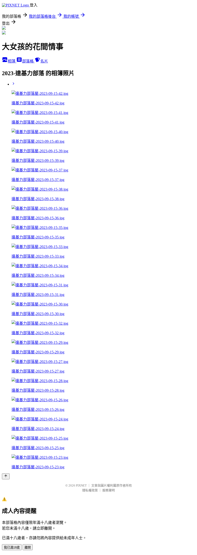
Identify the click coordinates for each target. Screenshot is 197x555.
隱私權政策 (90, 490)
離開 (28, 547)
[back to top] (6, 476)
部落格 (28, 61)
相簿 (12, 61)
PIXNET (81, 485)
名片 (44, 61)
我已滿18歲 (12, 547)
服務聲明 (108, 490)
